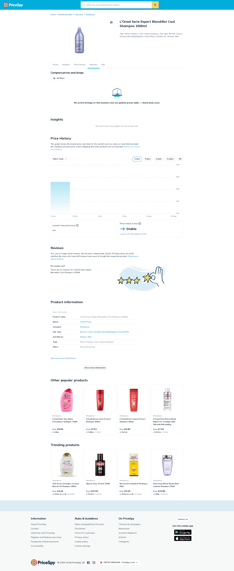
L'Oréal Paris (86, 322)
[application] (117, 191)
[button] (59, 78)
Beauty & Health (65, 14)
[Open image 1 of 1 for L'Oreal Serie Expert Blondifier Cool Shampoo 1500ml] (79, 39)
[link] (67, 410)
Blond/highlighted (110, 332)
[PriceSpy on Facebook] (88, 562)
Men (90, 337)
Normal (83, 332)
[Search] (155, 4)
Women (83, 337)
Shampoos (90, 14)
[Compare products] (111, 22)
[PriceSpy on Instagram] (93, 562)
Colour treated (94, 332)
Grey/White (124, 332)
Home (53, 14)
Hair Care (79, 14)
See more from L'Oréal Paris (63, 358)
